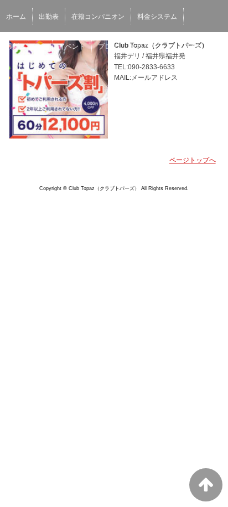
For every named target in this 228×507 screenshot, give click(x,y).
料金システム (157, 17)
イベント (72, 46)
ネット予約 (186, 46)
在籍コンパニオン (98, 17)
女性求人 (144, 46)
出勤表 (49, 17)
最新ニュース (26, 46)
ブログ (108, 46)
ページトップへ (192, 160)
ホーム (16, 17)
